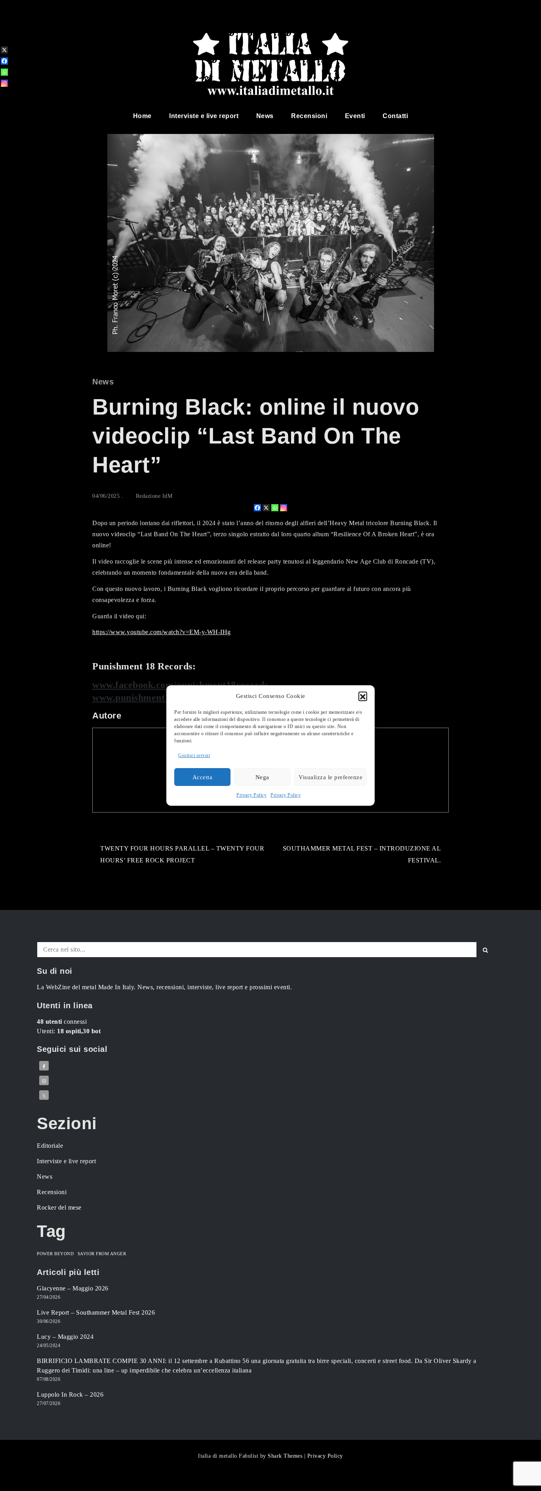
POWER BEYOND (55, 1254)
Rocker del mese (59, 1207)
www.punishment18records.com (159, 697)
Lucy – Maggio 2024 (65, 1336)
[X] (266, 507)
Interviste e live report (203, 116)
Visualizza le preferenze (330, 777)
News (265, 116)
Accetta (202, 777)
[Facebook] (257, 507)
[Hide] (3, 96)
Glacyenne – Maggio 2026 (73, 1288)
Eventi (355, 116)
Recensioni (309, 116)
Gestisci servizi (194, 755)
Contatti (395, 116)
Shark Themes (286, 1456)
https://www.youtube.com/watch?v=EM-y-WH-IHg (161, 632)
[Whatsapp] (274, 507)
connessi (62, 1021)
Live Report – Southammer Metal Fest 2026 (96, 1312)
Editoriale (50, 1145)
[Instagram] (283, 507)
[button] (363, 696)
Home (142, 116)
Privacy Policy (251, 795)
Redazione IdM (154, 496)
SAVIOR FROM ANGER (102, 1254)
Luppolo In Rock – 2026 (70, 1394)
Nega (262, 777)
